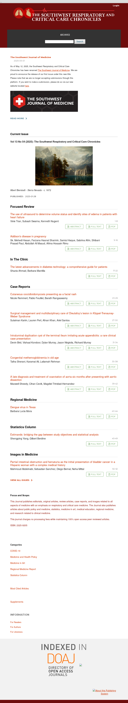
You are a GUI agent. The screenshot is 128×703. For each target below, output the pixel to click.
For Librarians (16, 631)
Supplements (16, 601)
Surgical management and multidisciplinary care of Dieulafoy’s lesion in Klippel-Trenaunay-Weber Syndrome (62, 314)
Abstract (75, 226)
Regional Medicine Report (23, 569)
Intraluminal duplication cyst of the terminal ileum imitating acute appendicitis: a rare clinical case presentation (63, 336)
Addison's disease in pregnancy (28, 236)
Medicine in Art (17, 562)
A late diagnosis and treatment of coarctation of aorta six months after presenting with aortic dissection (63, 378)
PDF (113, 226)
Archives (65, 34)
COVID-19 (15, 550)
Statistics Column (18, 575)
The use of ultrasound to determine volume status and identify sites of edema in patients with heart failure (63, 215)
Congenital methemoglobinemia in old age (34, 357)
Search (79, 41)
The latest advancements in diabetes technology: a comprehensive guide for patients (58, 267)
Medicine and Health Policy (23, 556)
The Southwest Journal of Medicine (30, 57)
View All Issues (19, 480)
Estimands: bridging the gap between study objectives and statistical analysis (54, 434)
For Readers (15, 622)
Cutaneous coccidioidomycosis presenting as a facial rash (43, 294)
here (27, 85)
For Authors (15, 626)
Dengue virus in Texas (23, 407)
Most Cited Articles (19, 588)
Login (116, 5)
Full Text (96, 226)
